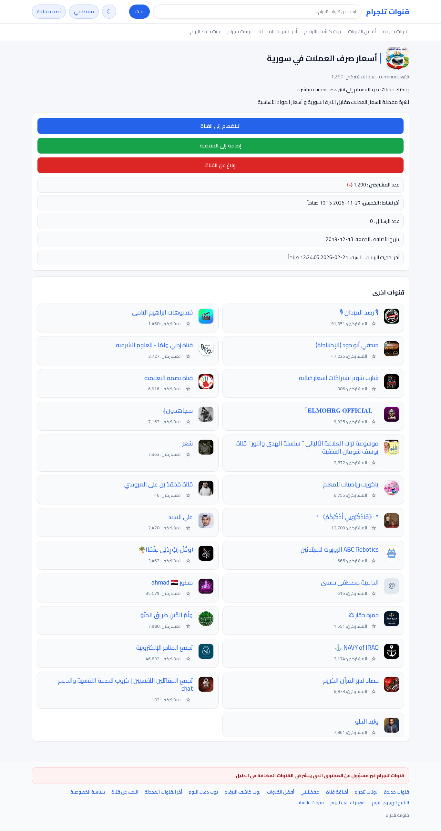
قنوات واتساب (310, 802)
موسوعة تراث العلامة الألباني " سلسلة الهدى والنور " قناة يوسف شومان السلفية (307, 447)
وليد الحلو (367, 721)
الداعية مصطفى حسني (350, 582)
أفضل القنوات (362, 31)
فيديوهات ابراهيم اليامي (162, 312)
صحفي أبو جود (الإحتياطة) (347, 345)
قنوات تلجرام (387, 11)
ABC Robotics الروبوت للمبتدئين (340, 550)
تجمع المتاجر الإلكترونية (164, 648)
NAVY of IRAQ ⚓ (356, 648)
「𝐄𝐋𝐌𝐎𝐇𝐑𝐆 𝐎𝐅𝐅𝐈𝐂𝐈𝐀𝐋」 (340, 410)
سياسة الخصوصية (87, 791)
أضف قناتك (49, 11)
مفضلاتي (84, 11)
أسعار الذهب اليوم (347, 802)
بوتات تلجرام (239, 31)
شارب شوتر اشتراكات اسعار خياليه (339, 378)
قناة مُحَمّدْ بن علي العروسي (158, 484)
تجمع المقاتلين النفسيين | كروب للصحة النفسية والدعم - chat (123, 684)
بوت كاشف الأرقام (322, 31)
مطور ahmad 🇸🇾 (172, 582)
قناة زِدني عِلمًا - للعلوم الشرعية (154, 345)
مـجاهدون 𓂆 (177, 410)
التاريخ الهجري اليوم (390, 802)
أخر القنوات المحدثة (278, 31)
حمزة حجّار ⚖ (364, 615)
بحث (139, 11)
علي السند (180, 517)
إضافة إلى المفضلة (220, 145)
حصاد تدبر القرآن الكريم (351, 680)
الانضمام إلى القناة (220, 126)
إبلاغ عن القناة (220, 165)
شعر (187, 443)
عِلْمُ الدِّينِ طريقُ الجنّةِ (166, 615)
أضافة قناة (337, 791)
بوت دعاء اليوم (205, 31)
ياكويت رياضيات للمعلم (351, 484)
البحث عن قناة (124, 791)
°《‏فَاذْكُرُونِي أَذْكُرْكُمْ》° (347, 517)
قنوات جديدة (395, 31)
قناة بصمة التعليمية (168, 378)
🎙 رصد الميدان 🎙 (359, 312)
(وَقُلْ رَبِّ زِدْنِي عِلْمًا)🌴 (165, 550)
